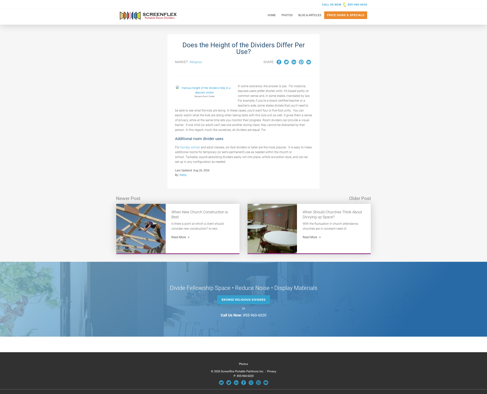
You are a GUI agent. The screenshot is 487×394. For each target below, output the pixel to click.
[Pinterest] (258, 384)
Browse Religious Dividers (244, 299)
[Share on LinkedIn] (293, 63)
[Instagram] (251, 384)
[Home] (148, 18)
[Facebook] (243, 384)
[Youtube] (265, 384)
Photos (243, 364)
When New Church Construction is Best (199, 214)
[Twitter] (228, 384)
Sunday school (190, 147)
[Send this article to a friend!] (308, 63)
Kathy (183, 175)
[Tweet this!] (286, 63)
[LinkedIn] (236, 384)
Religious (196, 62)
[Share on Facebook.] (279, 63)
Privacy (271, 371)
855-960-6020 (357, 4)
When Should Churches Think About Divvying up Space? (332, 214)
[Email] (221, 384)
